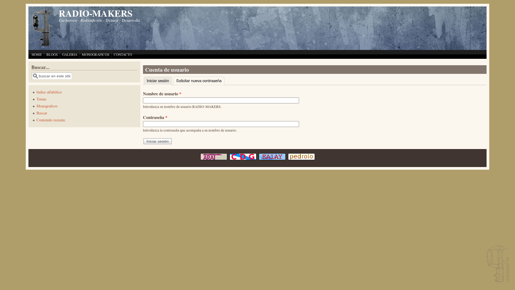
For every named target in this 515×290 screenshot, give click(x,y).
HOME (37, 54)
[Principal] (43, 45)
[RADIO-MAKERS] (497, 265)
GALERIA (69, 54)
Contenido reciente (50, 119)
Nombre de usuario (162, 93)
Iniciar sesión (159, 80)
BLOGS (52, 54)
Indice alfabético (49, 92)
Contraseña (155, 117)
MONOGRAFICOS (95, 54)
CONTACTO (123, 54)
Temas (41, 99)
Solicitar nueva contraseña (199, 80)
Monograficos (47, 105)
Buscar (41, 112)
